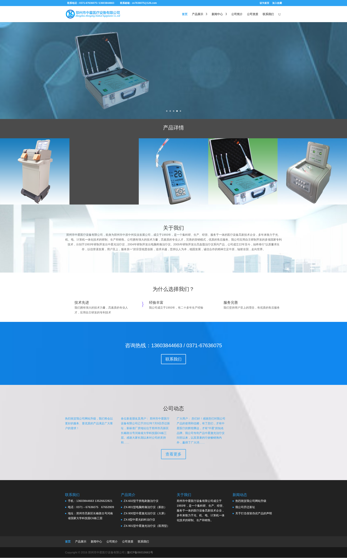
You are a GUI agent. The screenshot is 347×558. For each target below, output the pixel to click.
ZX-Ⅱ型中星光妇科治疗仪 (139, 519)
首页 (185, 14)
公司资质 (252, 14)
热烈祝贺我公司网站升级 (250, 500)
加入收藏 (277, 3)
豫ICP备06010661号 (140, 552)
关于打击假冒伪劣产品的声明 (253, 513)
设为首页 (264, 3)
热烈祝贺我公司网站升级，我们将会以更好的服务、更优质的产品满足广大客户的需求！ (89, 423)
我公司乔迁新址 (245, 507)
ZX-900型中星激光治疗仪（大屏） (145, 513)
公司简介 (237, 14)
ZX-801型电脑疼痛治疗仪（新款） (145, 507)
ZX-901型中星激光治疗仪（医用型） (147, 525)
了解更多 (192, 79)
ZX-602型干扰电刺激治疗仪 (141, 500)
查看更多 (173, 454)
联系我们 (268, 14)
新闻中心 (217, 14)
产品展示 (197, 14)
